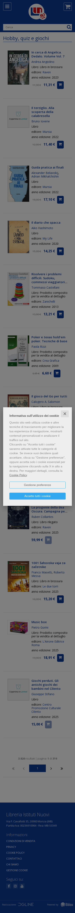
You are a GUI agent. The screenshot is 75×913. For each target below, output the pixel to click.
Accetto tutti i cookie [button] (37, 496)
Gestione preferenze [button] (37, 485)
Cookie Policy (18, 475)
